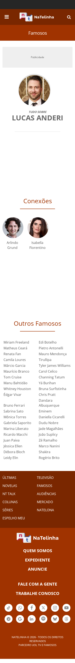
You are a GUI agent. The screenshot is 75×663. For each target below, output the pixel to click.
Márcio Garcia (14, 365)
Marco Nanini (49, 446)
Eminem (45, 411)
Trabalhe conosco (37, 593)
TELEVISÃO (45, 477)
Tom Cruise (12, 377)
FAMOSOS (44, 485)
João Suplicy (48, 434)
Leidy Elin (11, 457)
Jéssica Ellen (13, 446)
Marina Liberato (16, 428)
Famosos (37, 33)
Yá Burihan (47, 383)
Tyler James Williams (55, 365)
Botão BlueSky (55, 622)
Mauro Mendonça (53, 354)
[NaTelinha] (37, 17)
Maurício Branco (16, 371)
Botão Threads (66, 622)
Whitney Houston (17, 389)
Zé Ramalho (48, 440)
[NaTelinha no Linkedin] (32, 619)
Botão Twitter (43, 611)
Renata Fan (12, 354)
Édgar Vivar (12, 394)
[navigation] (6, 16)
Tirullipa (45, 359)
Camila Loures (15, 359)
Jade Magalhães (51, 428)
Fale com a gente (37, 584)
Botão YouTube (66, 611)
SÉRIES (7, 510)
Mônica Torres (15, 417)
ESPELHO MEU (13, 518)
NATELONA (45, 510)
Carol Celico (48, 371)
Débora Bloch (14, 452)
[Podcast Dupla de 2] (43, 619)
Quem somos (37, 550)
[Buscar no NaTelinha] (69, 17)
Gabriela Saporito (17, 423)
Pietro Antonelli (51, 348)
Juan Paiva (12, 440)
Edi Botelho (48, 342)
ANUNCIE (37, 569)
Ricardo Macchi (16, 434)
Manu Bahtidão (16, 383)
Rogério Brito (49, 457)
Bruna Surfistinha (52, 389)
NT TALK (8, 494)
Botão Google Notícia (20, 622)
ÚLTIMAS (9, 477)
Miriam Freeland (16, 342)
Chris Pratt (47, 394)
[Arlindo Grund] (12, 227)
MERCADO (45, 502)
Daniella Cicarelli (52, 417)
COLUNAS (10, 502)
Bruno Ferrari (14, 405)
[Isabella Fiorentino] (38, 227)
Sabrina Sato (14, 411)
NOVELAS (9, 485)
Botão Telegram (8, 622)
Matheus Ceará (15, 348)
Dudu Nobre (48, 423)
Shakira (44, 452)
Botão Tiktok (8, 611)
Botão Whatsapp (20, 611)
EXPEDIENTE (37, 560)
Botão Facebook (32, 611)
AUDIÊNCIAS (46, 494)
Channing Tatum (52, 377)
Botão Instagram (55, 611)
